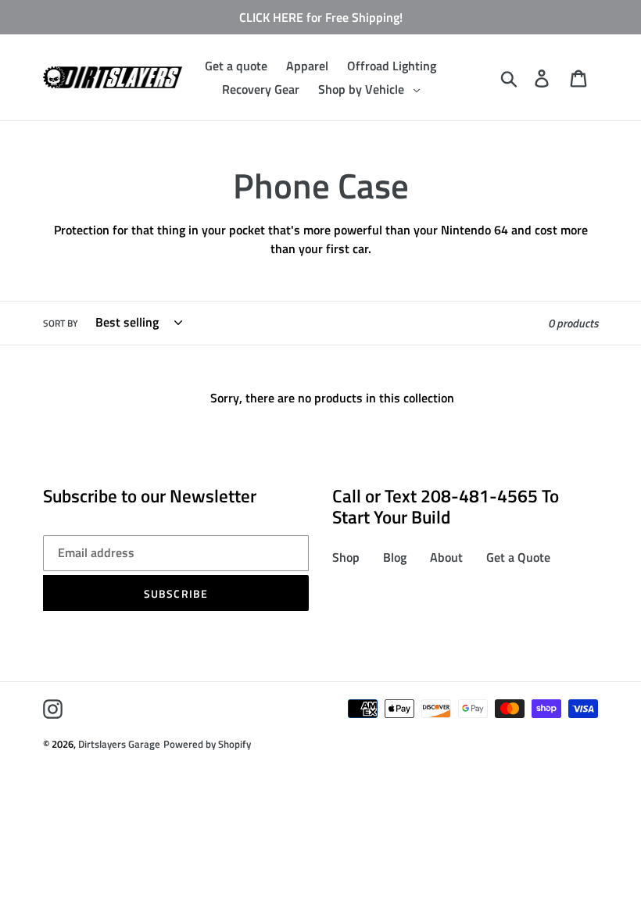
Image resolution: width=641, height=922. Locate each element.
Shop (346, 557)
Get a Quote (518, 557)
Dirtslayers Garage (119, 744)
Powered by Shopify (207, 744)
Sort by (60, 323)
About (446, 557)
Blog (394, 557)
